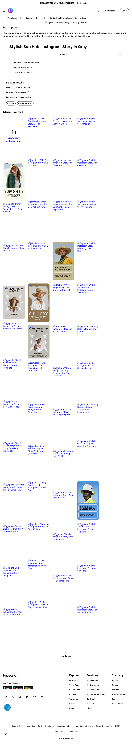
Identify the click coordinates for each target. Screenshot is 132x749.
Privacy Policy (29, 726)
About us (115, 690)
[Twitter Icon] (12, 696)
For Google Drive (93, 690)
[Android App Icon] (18, 688)
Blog (113, 699)
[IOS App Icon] (7, 688)
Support (115, 680)
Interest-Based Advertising (83, 726)
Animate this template (22, 67)
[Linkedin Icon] (27, 696)
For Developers (92, 685)
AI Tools (72, 694)
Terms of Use (16, 726)
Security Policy (59, 731)
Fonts (71, 708)
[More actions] (45, 124)
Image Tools (74, 680)
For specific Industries (95, 694)
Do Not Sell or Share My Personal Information (54, 726)
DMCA (117, 726)
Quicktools (91, 699)
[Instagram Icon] (20, 696)
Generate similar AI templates (26, 62)
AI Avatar (90, 703)
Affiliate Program (119, 694)
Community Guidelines (104, 726)
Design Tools (74, 690)
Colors (72, 703)
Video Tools (74, 685)
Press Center (117, 703)
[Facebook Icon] (5, 696)
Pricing (89, 708)
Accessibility (73, 731)
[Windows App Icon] (28, 688)
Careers (115, 685)
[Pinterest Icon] (41, 696)
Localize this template (22, 72)
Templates (73, 699)
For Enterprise (92, 680)
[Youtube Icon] (34, 696)
